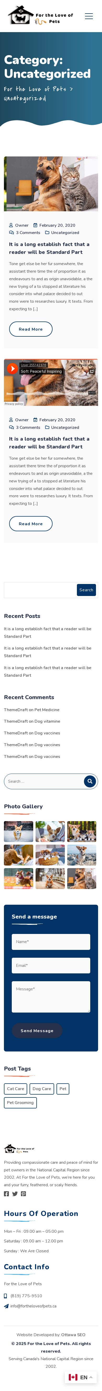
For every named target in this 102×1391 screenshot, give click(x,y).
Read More (31, 329)
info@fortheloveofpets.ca (33, 1306)
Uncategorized (65, 233)
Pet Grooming (20, 1103)
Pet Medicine (47, 710)
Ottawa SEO (73, 1335)
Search (86, 590)
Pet (63, 1089)
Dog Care (42, 1089)
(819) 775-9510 (26, 1296)
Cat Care (15, 1089)
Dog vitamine (47, 721)
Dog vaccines (47, 733)
